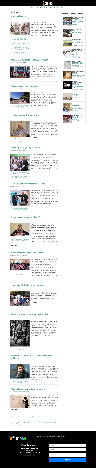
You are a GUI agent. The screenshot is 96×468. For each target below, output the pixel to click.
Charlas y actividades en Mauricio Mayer (29, 60)
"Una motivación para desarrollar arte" (28, 389)
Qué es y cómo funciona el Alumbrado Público (38, 419)
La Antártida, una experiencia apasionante (77, 54)
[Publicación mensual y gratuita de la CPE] (48, 3)
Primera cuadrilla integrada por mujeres (28, 285)
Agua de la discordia (75, 95)
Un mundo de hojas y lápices (18, 419)
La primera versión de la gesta (77, 64)
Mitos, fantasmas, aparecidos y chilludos (29, 314)
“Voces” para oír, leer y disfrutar (25, 147)
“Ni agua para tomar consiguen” (25, 86)
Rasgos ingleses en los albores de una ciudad (78, 42)
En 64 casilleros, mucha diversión (77, 31)
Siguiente (53, 422)
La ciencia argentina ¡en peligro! (25, 115)
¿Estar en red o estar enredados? (25, 217)
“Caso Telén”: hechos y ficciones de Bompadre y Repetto (77, 22)
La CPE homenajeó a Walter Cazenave (27, 184)
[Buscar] (64, 8)
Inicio (19, 422)
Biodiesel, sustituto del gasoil (78, 74)
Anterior (25, 422)
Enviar (67, 460)
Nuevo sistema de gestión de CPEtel (26, 253)
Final (19, 424)
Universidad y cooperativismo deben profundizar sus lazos (77, 108)
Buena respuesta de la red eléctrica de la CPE (35, 416)
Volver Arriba (82, 435)
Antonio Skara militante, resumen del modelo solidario (31, 356)
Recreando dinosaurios (75, 118)
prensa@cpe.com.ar (30, 455)
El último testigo (18, 16)
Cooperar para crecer (16, 416)
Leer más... (35, 38)
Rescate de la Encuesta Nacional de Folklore (77, 86)
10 (49, 422)
